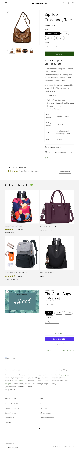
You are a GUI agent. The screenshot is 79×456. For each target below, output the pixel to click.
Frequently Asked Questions (14, 404)
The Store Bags (60, 446)
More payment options (59, 344)
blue (65, 33)
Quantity (47, 42)
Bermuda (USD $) (13, 448)
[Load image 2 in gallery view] (18, 50)
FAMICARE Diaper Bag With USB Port (16, 273)
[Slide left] (7, 50)
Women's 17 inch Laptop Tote (49, 227)
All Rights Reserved (69, 446)
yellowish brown (52, 33)
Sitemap (8, 422)
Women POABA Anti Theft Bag (14, 226)
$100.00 (49, 317)
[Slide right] (37, 50)
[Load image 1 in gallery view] (12, 50)
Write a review (65, 172)
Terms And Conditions (47, 418)
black (60, 38)
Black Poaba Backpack (47, 273)
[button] (6, 3)
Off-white (50, 38)
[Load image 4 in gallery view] (31, 50)
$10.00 (49, 313)
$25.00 (58, 313)
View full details (66, 350)
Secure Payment (10, 413)
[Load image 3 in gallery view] (25, 50)
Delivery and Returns (12, 408)
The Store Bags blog (59, 375)
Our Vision (43, 408)
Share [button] (49, 158)
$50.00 (68, 313)
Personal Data (10, 418)
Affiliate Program (45, 413)
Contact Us (43, 404)
